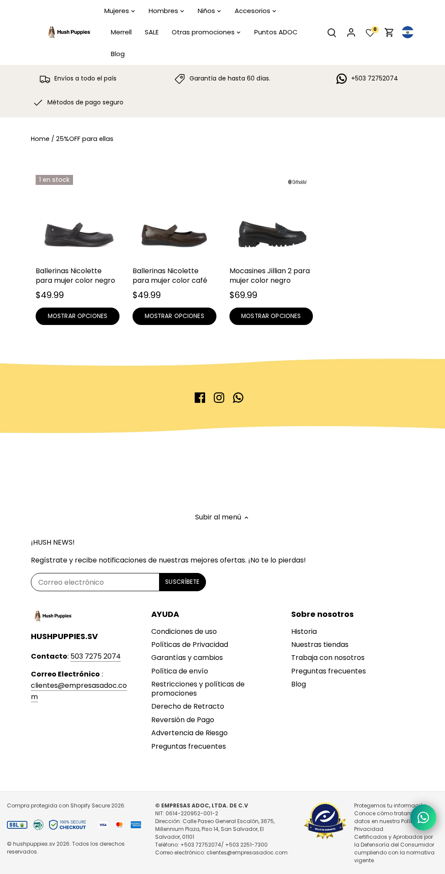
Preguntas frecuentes (188, 746)
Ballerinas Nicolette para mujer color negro (75, 275)
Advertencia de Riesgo (189, 733)
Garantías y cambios (187, 658)
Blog (298, 684)
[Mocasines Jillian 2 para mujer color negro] (271, 217)
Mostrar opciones (77, 316)
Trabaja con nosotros (328, 658)
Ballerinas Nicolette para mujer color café (170, 275)
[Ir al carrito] (389, 32)
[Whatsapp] (238, 397)
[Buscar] (332, 32)
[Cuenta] (351, 32)
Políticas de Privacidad (189, 645)
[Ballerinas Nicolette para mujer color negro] (78, 217)
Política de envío (179, 671)
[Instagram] (219, 397)
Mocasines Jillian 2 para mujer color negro (269, 275)
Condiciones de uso (184, 631)
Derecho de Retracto (187, 706)
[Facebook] (200, 397)
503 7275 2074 (95, 656)
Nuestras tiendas (320, 645)
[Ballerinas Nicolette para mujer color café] (174, 217)
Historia (304, 631)
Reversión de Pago (182, 720)
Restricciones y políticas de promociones (198, 688)
